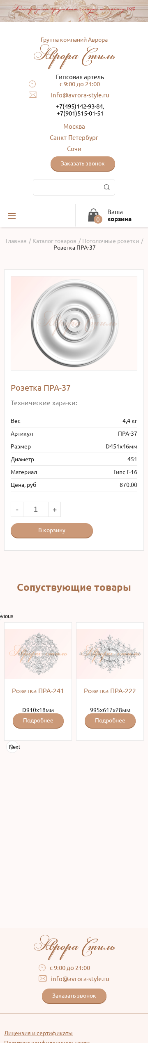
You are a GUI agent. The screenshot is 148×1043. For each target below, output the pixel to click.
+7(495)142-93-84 (79, 106)
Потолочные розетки (110, 241)
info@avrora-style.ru (80, 95)
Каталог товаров (54, 241)
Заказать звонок (83, 163)
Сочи (74, 148)
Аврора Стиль (74, 50)
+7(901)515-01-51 (80, 113)
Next (13, 747)
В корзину (51, 530)
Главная (16, 241)
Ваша (119, 215)
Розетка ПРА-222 (110, 690)
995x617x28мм (110, 705)
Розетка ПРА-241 (38, 690)
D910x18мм (38, 705)
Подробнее (38, 720)
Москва (74, 126)
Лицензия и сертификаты (38, 1033)
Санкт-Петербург (74, 137)
